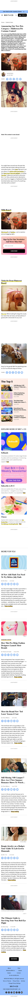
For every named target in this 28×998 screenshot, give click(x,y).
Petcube (3, 175)
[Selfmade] (14, 441)
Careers (9, 973)
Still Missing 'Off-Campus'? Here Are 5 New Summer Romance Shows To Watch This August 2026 (20, 386)
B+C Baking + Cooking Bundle (9, 524)
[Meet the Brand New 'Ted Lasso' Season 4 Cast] (14, 699)
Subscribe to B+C (8, 486)
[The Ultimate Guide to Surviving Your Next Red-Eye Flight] (14, 902)
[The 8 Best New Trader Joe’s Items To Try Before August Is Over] (7, 403)
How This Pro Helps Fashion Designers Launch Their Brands (13, 645)
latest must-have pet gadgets (11, 173)
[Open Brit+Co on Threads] (17, 992)
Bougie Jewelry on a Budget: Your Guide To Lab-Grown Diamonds (13, 848)
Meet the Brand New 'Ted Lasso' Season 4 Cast (12, 712)
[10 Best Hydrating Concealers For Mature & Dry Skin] (7, 395)
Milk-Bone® (6, 209)
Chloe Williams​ (6, 717)
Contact (19, 973)
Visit (7, 462)
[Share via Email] (17, 79)
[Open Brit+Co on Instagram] (11, 992)
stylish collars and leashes (16, 171)
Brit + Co (5, 854)
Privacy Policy (16, 981)
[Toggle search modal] (16, 15)
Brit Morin (10, 73)
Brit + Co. (3, 314)
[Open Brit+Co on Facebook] (6, 992)
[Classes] (14, 505)
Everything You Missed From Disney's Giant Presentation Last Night (20, 409)
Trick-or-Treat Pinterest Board (11, 281)
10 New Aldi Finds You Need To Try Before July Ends (13, 575)
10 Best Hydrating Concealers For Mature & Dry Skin (19, 394)
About (9, 968)
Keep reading (8, 606)
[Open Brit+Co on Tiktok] (19, 992)
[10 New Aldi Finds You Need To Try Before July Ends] (14, 562)
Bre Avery (5, 581)
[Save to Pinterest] (10, 79)
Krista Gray (5, 926)
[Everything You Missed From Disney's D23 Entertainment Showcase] (7, 411)
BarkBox (13, 232)
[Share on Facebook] (7, 79)
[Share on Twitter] (14, 79)
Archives (23, 981)
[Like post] (22, 372)
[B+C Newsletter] (14, 474)
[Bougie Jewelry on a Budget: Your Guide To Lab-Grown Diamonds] (14, 834)
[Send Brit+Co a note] (22, 992)
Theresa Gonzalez (7, 651)
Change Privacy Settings (14, 983)
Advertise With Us (10, 970)
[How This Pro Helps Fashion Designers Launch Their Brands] (14, 628)
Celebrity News (9, 22)
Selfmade (4, 453)
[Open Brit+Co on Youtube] (14, 992)
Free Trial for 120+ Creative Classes (12, 11)
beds (16, 169)
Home (2, 22)
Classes (4, 517)
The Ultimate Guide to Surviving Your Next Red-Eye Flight (13, 920)
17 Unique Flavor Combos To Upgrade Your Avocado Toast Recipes (20, 416)
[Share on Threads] (20, 79)
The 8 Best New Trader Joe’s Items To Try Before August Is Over (20, 401)
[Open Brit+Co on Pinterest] (9, 992)
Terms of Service (7, 981)
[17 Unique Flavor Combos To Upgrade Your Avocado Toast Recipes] (7, 418)
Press (19, 968)
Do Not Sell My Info (14, 975)
